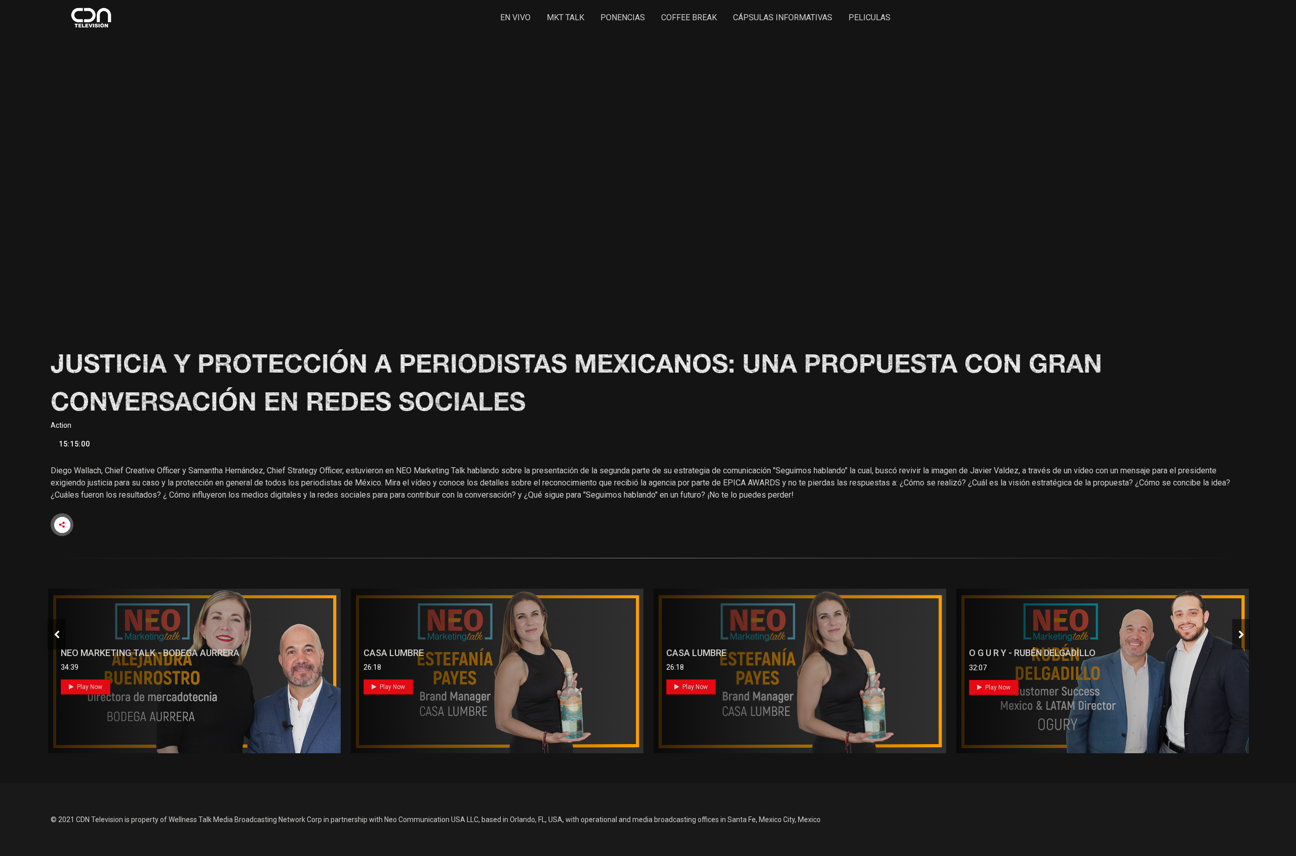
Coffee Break (689, 17)
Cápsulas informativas (782, 17)
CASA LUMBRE (393, 652)
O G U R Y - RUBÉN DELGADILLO (1032, 652)
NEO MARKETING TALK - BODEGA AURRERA (150, 652)
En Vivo (515, 17)
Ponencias (622, 17)
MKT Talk (565, 17)
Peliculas (869, 17)
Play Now (88, 686)
